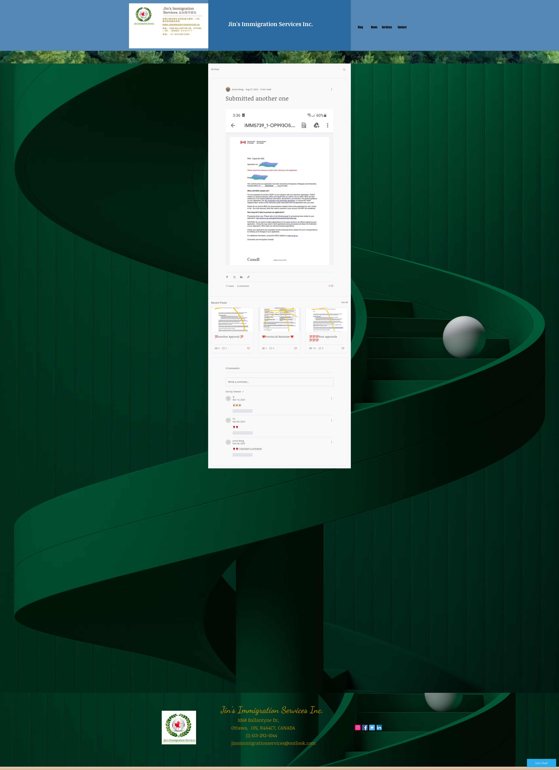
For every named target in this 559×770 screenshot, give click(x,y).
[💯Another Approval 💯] (232, 319)
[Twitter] (372, 727)
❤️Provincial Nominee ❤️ (278, 336)
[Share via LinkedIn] (241, 277)
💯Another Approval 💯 (229, 336)
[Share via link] (248, 277)
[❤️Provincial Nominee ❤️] (280, 319)
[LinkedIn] (379, 727)
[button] (344, 69)
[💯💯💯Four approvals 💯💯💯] (327, 319)
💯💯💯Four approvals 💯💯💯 (323, 338)
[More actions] (331, 89)
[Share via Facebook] (227, 277)
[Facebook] (365, 727)
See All (344, 302)
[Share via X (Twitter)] (234, 277)
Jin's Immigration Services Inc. (270, 24)
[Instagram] (358, 727)
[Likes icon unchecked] (234, 411)
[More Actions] (331, 398)
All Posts (215, 69)
